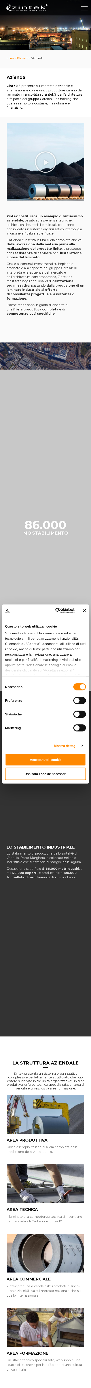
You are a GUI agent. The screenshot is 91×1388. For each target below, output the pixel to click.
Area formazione (27, 1353)
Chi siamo (23, 58)
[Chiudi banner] (84, 610)
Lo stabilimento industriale (41, 847)
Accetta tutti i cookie (45, 759)
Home (11, 58)
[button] (45, 162)
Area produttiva (27, 1140)
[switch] (79, 700)
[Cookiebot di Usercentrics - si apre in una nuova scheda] (56, 611)
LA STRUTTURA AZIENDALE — (45, 1065)
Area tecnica (22, 1209)
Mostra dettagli (66, 746)
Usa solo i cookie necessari (45, 773)
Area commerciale (29, 1279)
